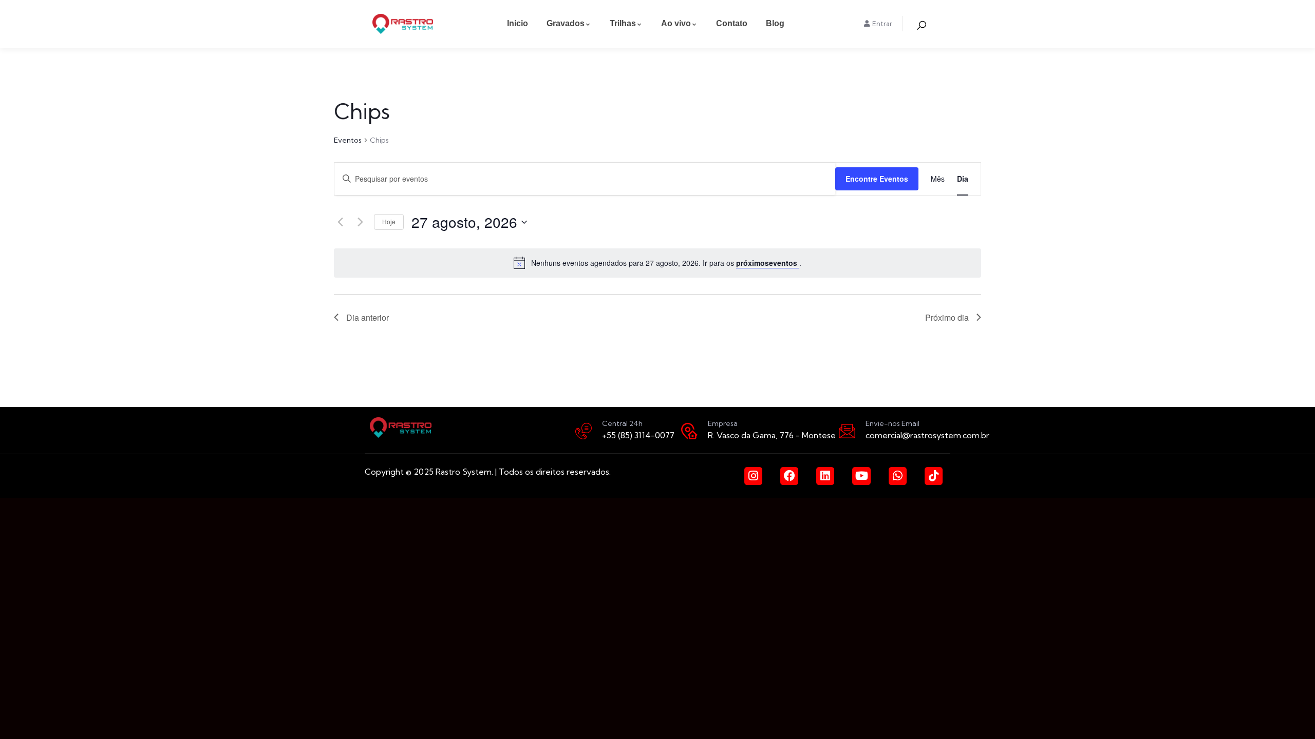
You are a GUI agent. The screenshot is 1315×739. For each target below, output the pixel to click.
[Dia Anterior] (340, 222)
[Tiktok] (934, 476)
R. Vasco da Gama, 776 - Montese (772, 435)
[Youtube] (861, 476)
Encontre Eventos (877, 178)
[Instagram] (753, 476)
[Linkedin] (825, 476)
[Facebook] (789, 476)
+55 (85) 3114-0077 (638, 435)
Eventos (348, 140)
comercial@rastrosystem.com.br (927, 435)
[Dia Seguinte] (360, 222)
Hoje (389, 221)
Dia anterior (367, 317)
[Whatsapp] (898, 476)
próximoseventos (767, 263)
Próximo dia (947, 317)
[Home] (402, 24)
